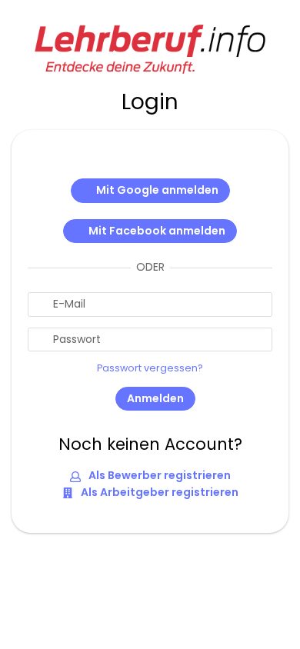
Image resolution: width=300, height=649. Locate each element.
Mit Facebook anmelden (156, 230)
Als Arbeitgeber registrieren (158, 492)
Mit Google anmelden (157, 190)
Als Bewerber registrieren (158, 475)
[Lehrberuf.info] (150, 47)
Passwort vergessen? (150, 367)
